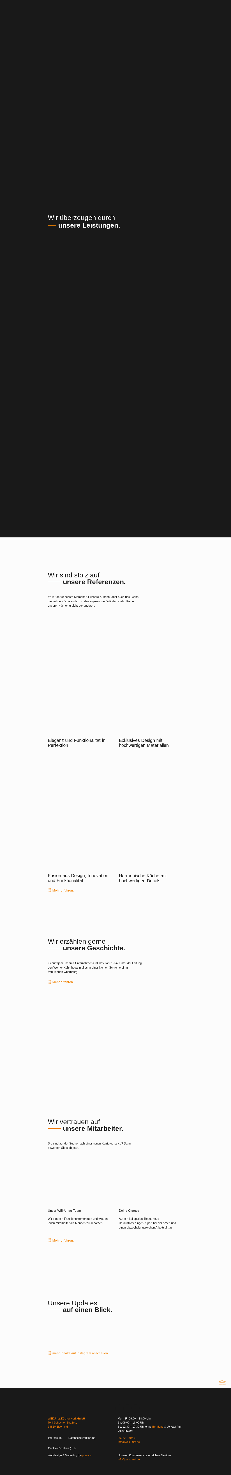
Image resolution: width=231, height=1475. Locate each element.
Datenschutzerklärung (81, 1438)
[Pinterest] (127, 1408)
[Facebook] (136, 1408)
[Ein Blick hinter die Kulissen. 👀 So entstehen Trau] (133, 1332)
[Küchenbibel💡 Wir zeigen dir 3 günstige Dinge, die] (167, 1332)
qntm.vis (86, 1455)
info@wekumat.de (129, 1442)
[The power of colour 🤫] (98, 1332)
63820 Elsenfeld (58, 1426)
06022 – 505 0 (127, 1438)
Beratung (158, 1426)
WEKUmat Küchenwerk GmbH (66, 1418)
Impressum (55, 1438)
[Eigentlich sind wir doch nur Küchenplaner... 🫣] (64, 1332)
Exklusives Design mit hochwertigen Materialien (144, 743)
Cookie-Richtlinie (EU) (62, 1448)
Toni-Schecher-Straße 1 (62, 1422)
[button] (115, 9)
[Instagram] (119, 1408)
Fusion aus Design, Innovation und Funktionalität (78, 878)
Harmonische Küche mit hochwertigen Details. (143, 878)
